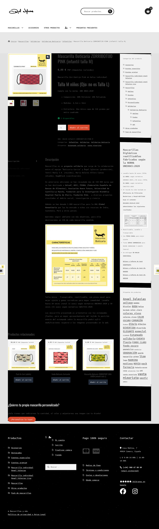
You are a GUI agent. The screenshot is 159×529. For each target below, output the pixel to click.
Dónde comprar (93, 480)
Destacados (16, 453)
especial (140, 331)
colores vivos (132, 313)
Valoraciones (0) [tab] (16, 176)
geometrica (128, 349)
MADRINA (133, 359)
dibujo (133, 323)
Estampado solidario (77, 145)
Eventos (131, 95)
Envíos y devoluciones (97, 475)
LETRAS (136, 357)
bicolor (127, 306)
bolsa (141, 306)
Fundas (135, 117)
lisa (143, 356)
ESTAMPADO (126, 335)
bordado (126, 310)
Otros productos (52, 28)
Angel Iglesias (134, 299)
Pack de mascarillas (133, 132)
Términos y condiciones (97, 470)
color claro (136, 310)
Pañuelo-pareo (141, 367)
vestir (144, 377)
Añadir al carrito (79, 127)
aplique (128, 302)
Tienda (58, 455)
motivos (128, 363)
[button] (48, 57)
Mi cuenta (60, 440)
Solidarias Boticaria (51, 41)
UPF (134, 124)
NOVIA (137, 363)
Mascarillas (13, 28)
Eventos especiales (132, 68)
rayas (125, 370)
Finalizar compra (63, 450)
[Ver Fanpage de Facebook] (123, 491)
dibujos (142, 324)
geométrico (137, 349)
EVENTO (140, 338)
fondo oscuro (130, 345)
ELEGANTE (128, 331)
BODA (135, 306)
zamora (125, 381)
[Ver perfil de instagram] (135, 491)
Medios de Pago (93, 465)
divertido (141, 328)
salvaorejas (132, 370)
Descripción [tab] (13, 161)
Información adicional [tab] (19, 168)
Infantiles (67, 41)
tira (137, 370)
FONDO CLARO (139, 342)
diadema (125, 324)
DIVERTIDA (129, 327)
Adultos (131, 91)
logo (125, 360)
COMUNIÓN (137, 320)
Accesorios (33, 28)
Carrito (59, 445)
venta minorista (94, 145)
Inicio (13, 41)
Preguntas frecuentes (86, 28)
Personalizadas (133, 102)
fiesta (127, 342)
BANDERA (136, 303)
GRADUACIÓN (130, 352)
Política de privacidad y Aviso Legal (27, 514)
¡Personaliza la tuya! (22, 419)
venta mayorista (130, 374)
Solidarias (35, 41)
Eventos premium (131, 72)
